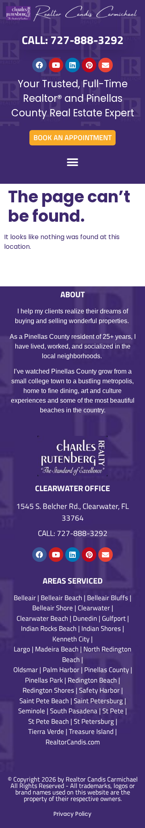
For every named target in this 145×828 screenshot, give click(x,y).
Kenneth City (70, 639)
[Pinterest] (89, 65)
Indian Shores (101, 628)
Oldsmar (25, 669)
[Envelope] (105, 65)
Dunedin (85, 618)
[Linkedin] (72, 65)
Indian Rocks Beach (49, 628)
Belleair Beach (61, 598)
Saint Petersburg (98, 701)
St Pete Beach (48, 721)
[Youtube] (56, 65)
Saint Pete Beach (44, 701)
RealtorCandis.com (73, 742)
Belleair (25, 598)
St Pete (113, 711)
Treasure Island (91, 731)
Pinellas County (106, 669)
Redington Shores (48, 690)
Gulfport (114, 618)
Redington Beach (92, 680)
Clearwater (94, 608)
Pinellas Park (44, 680)
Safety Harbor (99, 690)
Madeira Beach (57, 649)
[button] (73, 162)
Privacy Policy (72, 814)
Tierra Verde (46, 731)
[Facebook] (39, 65)
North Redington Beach (96, 654)
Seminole (31, 711)
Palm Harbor (61, 669)
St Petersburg (94, 721)
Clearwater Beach (42, 618)
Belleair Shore (52, 608)
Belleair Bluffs (107, 598)
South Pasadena (73, 711)
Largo (22, 649)
